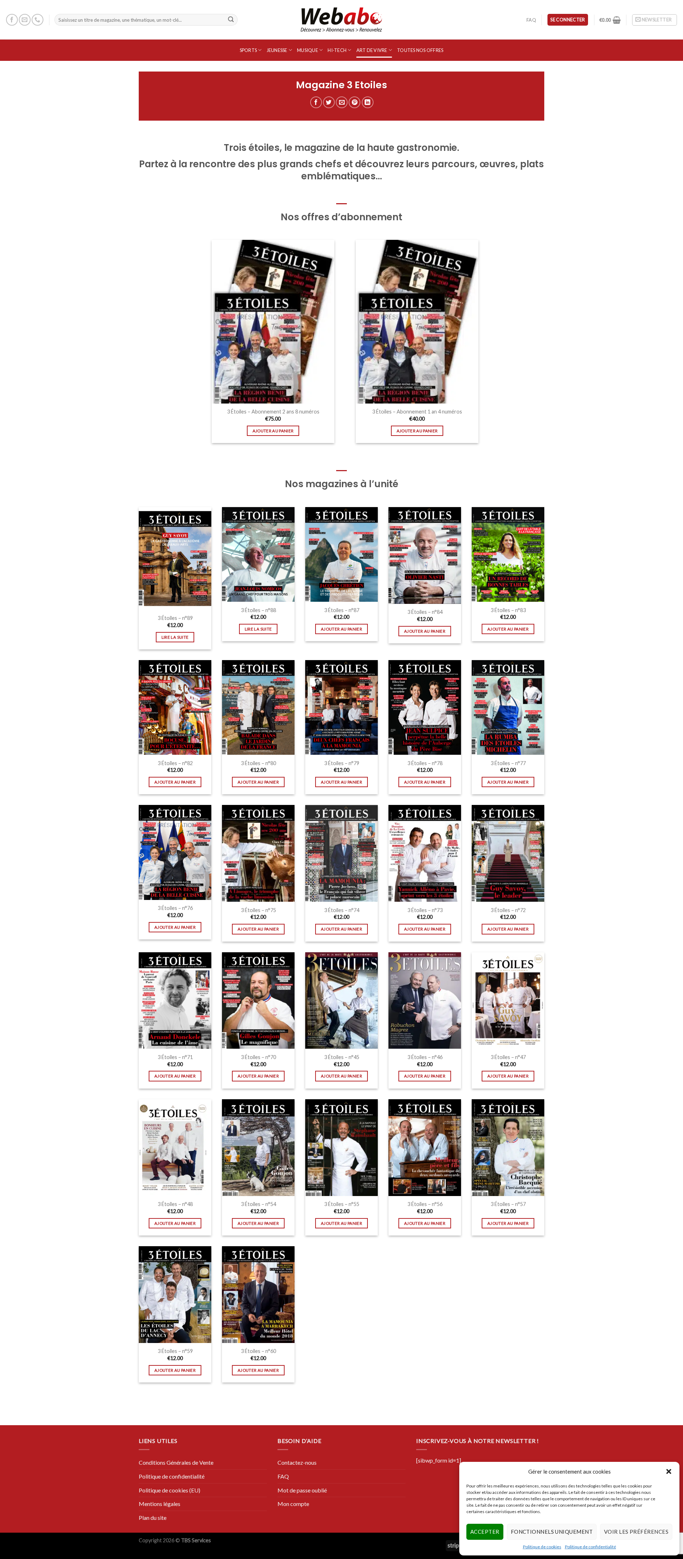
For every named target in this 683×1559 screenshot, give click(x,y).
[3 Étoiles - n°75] (258, 853)
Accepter (484, 1531)
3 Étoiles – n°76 (175, 908)
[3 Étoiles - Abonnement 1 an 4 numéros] (417, 322)
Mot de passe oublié (302, 1490)
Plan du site (152, 1517)
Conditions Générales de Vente (176, 1462)
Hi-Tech (337, 50)
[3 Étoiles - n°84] (424, 555)
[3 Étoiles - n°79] (341, 707)
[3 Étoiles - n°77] (508, 707)
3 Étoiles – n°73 (425, 910)
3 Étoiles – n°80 (258, 763)
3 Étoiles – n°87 (341, 610)
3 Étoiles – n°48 (175, 1204)
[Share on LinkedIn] (368, 102)
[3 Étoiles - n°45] (341, 1000)
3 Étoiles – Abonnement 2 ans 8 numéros (273, 412)
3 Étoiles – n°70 (258, 1057)
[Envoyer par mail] (342, 102)
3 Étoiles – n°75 (258, 910)
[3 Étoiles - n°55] (341, 1147)
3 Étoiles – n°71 (175, 1057)
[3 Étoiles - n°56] (424, 1147)
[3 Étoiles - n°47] (508, 1000)
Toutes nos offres (420, 50)
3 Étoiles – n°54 (258, 1204)
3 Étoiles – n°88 (258, 610)
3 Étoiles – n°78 (425, 763)
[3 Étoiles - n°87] (341, 554)
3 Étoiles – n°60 (258, 1351)
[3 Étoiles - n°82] (175, 707)
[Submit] (231, 20)
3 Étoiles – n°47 (508, 1057)
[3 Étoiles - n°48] (175, 1147)
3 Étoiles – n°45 (341, 1057)
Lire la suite (175, 637)
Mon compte (293, 1503)
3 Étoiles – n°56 (425, 1204)
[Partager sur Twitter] (329, 102)
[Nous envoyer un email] (25, 20)
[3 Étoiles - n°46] (424, 1000)
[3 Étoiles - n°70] (258, 1000)
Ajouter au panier (273, 430)
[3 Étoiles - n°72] (508, 853)
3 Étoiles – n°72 (508, 910)
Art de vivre (371, 50)
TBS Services (196, 1540)
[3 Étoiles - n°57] (508, 1147)
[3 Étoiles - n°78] (424, 707)
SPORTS (248, 50)
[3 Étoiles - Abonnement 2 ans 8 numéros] (273, 322)
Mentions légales (159, 1503)
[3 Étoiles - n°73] (424, 853)
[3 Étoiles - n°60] (258, 1294)
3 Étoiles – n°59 (175, 1351)
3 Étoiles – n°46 (425, 1057)
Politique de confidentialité (590, 1546)
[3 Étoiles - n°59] (175, 1294)
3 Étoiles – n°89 (175, 618)
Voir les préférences (636, 1531)
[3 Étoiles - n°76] (175, 852)
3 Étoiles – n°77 (508, 763)
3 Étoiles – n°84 (425, 612)
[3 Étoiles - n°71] (175, 1000)
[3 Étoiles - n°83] (508, 554)
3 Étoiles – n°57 (508, 1204)
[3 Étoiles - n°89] (175, 558)
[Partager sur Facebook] (316, 102)
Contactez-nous (297, 1462)
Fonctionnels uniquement (552, 1531)
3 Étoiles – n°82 (175, 763)
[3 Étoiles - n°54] (258, 1147)
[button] (668, 1471)
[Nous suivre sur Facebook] (12, 20)
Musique (307, 50)
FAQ (531, 20)
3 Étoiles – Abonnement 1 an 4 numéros (417, 412)
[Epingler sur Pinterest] (354, 102)
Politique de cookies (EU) (169, 1490)
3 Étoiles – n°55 (341, 1204)
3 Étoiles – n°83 (508, 610)
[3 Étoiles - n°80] (258, 707)
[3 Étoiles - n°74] (341, 853)
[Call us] (37, 20)
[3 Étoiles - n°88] (258, 554)
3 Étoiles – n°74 (341, 910)
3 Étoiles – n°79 (341, 763)
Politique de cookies (542, 1546)
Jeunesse (277, 50)
